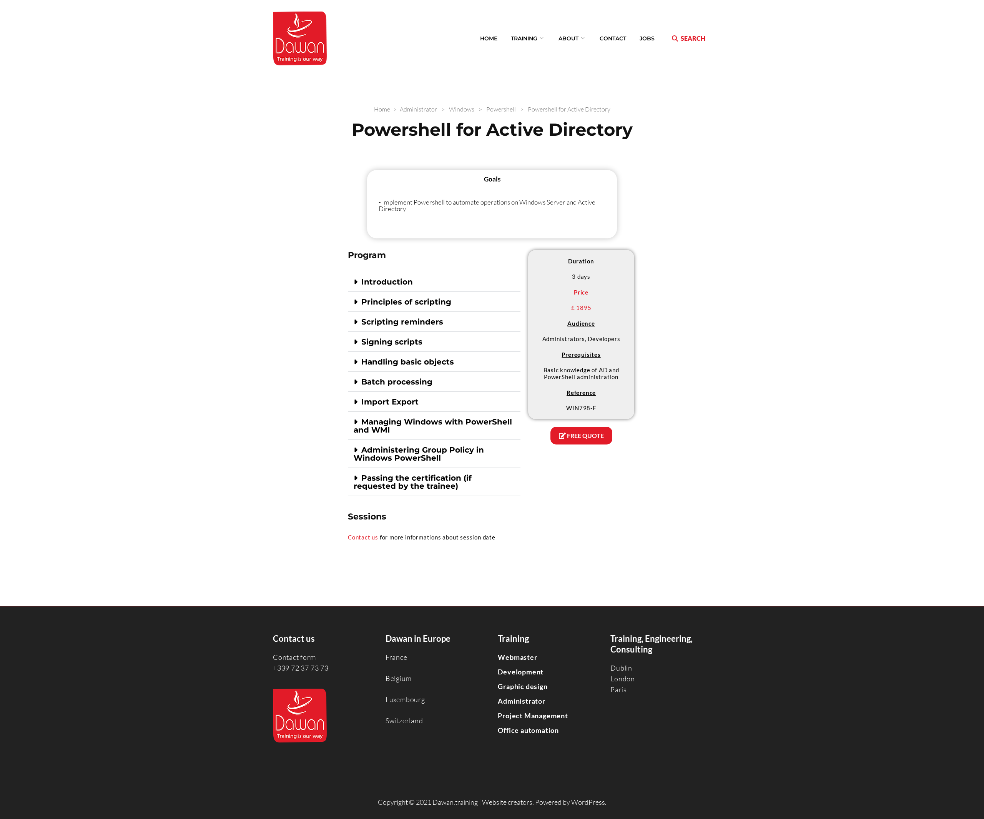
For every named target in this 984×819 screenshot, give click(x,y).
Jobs (647, 38)
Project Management (533, 715)
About (568, 38)
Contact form (294, 657)
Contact (613, 38)
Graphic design (522, 686)
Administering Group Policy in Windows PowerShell (419, 454)
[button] (434, 282)
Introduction (387, 281)
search (693, 38)
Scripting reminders (402, 321)
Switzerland (404, 720)
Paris (618, 689)
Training (524, 38)
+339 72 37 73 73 (301, 668)
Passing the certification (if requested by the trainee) (413, 482)
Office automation (528, 730)
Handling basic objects (407, 361)
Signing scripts (391, 341)
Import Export (390, 401)
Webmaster (517, 657)
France (396, 657)
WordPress (588, 802)
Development (521, 672)
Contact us (363, 537)
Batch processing (396, 381)
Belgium (399, 678)
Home (488, 38)
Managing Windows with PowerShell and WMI (433, 425)
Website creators (507, 802)
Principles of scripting (406, 301)
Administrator (521, 701)
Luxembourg (405, 699)
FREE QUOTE (585, 435)
